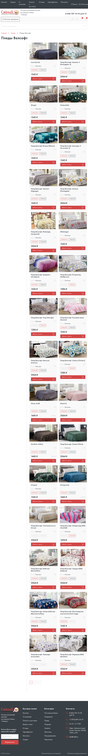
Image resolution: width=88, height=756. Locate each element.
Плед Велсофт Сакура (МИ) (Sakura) (71, 570)
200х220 (34, 70)
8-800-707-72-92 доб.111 (76, 13)
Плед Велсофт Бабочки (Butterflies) (40, 570)
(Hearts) (63, 403)
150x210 (42, 70)
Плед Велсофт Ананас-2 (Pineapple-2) (70, 63)
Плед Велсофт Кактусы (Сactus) (40, 361)
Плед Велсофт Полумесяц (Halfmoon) (70, 276)
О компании (22, 3)
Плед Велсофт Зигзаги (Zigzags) (40, 190)
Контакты (64, 2)
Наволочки (48, 739)
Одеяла (47, 728)
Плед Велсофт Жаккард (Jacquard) (40, 233)
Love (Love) (35, 62)
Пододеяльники (50, 736)
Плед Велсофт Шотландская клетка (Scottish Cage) (71, 612)
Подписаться (9, 742)
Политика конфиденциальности (77, 753)
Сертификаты (53, 2)
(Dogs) (33, 105)
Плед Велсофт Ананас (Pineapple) (69, 190)
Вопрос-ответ (28, 724)
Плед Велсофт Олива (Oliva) (71, 444)
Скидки (13, 2)
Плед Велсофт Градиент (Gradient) (40, 276)
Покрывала (48, 717)
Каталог (4, 2)
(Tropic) (34, 485)
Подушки (47, 724)
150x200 (72, 72)
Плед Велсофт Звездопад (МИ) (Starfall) (72, 527)
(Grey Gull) (35, 403)
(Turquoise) (64, 485)
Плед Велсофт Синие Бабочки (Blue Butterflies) (43, 612)
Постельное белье (51, 713)
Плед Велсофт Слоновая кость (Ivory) (43, 527)
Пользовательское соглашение (51, 753)
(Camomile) (64, 105)
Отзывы (42, 2)
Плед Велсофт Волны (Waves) (43, 146)
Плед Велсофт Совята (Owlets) (72, 360)
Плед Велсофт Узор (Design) (42, 318)
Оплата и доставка (30, 720)
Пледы (46, 720)
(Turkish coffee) (37, 444)
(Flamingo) (64, 232)
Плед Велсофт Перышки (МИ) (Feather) (72, 655)
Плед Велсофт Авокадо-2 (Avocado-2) (70, 147)
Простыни (47, 732)
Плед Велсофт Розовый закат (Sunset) (72, 319)
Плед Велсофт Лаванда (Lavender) (40, 655)
